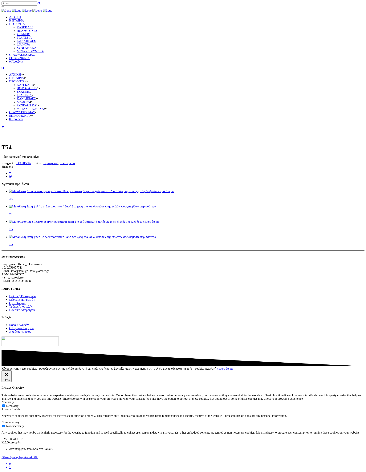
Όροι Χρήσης (17, 303)
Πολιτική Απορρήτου (22, 310)
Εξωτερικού (50, 163)
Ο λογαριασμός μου (21, 328)
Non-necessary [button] (10, 422)
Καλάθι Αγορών (19, 324)
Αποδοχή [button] (210, 368)
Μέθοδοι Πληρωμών (22, 299)
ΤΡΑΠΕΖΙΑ (23, 163)
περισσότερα (225, 368)
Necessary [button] (8, 402)
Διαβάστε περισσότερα (160, 191)
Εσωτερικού (67, 163)
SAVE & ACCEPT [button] (13, 439)
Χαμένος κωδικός (20, 331)
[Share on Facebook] (10, 173)
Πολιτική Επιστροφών (22, 296)
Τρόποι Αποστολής (20, 306)
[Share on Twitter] (10, 176)
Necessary (12, 405)
